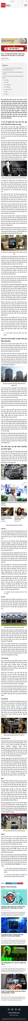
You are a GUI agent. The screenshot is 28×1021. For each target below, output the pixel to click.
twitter (15, 883)
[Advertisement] (14, 23)
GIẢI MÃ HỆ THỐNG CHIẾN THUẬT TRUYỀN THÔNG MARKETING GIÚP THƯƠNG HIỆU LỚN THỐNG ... (13, 907)
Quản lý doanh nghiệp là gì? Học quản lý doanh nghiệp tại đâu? (13, 992)
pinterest (20, 883)
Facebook (9, 883)
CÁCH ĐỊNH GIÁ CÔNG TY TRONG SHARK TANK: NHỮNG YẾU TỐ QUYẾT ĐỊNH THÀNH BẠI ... (12, 935)
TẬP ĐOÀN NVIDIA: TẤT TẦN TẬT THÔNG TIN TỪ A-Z (13, 963)
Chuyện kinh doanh (5, 58)
